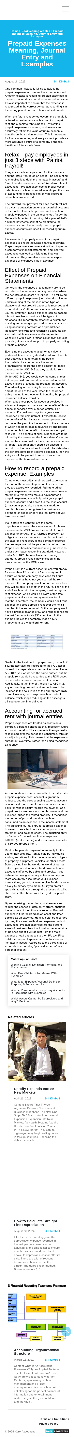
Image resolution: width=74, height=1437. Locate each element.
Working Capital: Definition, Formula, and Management (36, 966)
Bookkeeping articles (36, 30)
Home (14, 30)
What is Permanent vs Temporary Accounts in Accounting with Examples (38, 991)
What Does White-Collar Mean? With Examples (34, 974)
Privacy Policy (48, 1423)
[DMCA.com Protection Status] (57, 1432)
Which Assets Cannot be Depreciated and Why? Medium (37, 1000)
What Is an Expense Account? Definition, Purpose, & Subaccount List (36, 983)
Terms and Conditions (54, 1418)
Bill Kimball (61, 81)
